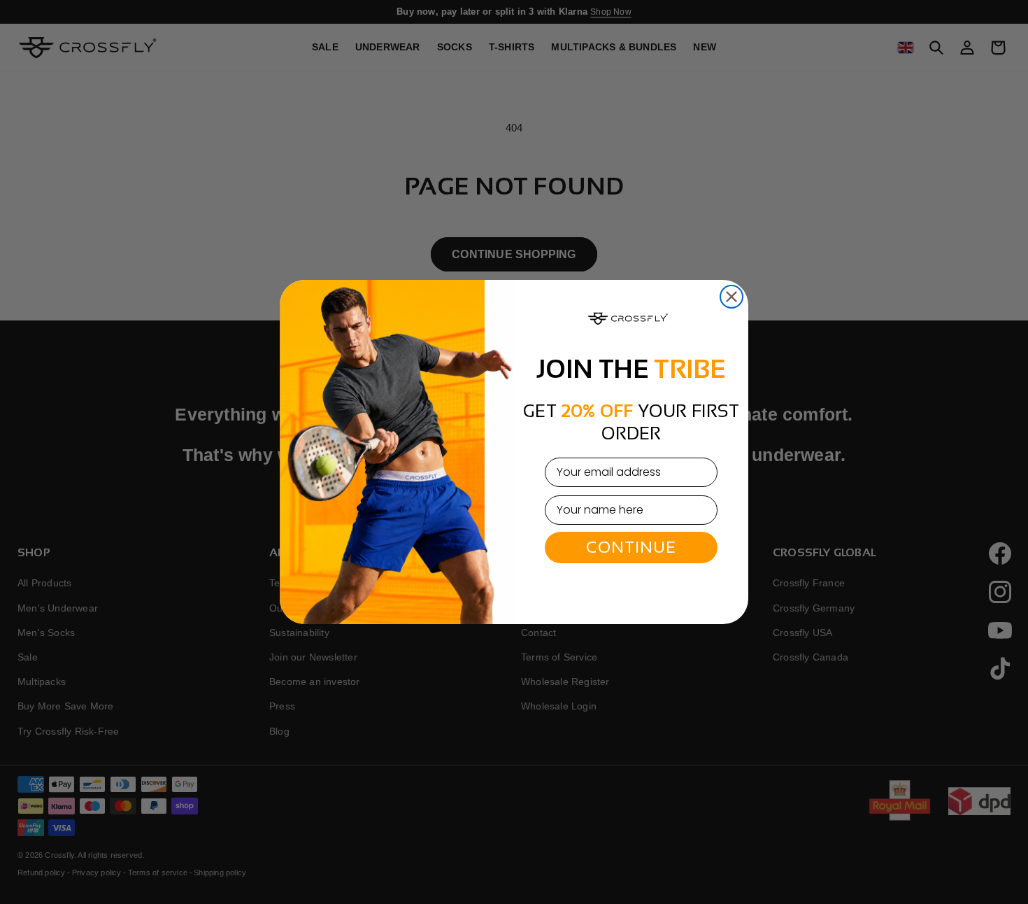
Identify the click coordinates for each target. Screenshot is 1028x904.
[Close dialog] (731, 296)
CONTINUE (631, 547)
